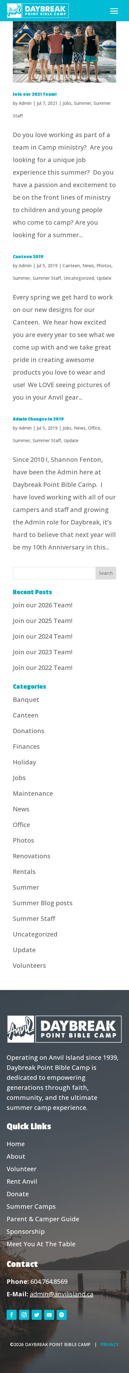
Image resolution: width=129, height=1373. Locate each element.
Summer (82, 103)
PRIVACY (110, 1344)
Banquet (26, 699)
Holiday (24, 762)
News (88, 265)
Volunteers (29, 965)
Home (16, 1144)
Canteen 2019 (28, 256)
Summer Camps (31, 1206)
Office (94, 428)
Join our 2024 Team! (42, 636)
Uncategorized (79, 278)
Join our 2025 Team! (42, 620)
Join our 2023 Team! (42, 652)
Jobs (67, 103)
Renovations (31, 856)
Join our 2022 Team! (42, 667)
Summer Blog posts (43, 903)
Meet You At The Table (41, 1244)
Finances (26, 746)
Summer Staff (47, 278)
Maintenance (33, 793)
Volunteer (22, 1169)
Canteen (71, 265)
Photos (103, 265)
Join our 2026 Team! (42, 605)
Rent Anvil (22, 1181)
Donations (28, 731)
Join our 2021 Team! (35, 94)
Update (103, 278)
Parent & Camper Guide (43, 1219)
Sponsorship (26, 1231)
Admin (25, 103)
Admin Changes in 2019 (38, 419)
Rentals (24, 871)
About (16, 1156)
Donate (18, 1194)
